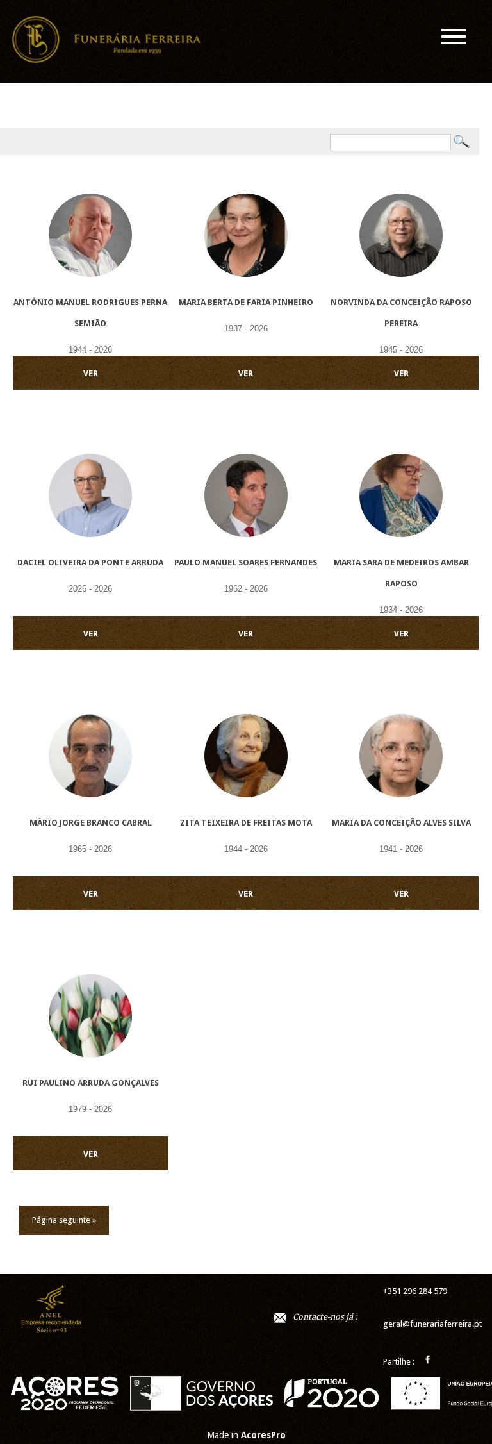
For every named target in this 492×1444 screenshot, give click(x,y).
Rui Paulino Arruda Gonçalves (90, 1083)
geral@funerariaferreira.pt (432, 1324)
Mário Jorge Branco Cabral (90, 822)
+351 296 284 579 (415, 1291)
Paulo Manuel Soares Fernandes (245, 562)
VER (90, 373)
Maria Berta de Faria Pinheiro (246, 302)
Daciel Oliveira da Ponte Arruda (90, 562)
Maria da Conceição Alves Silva (401, 822)
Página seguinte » (64, 1220)
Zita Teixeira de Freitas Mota (246, 822)
